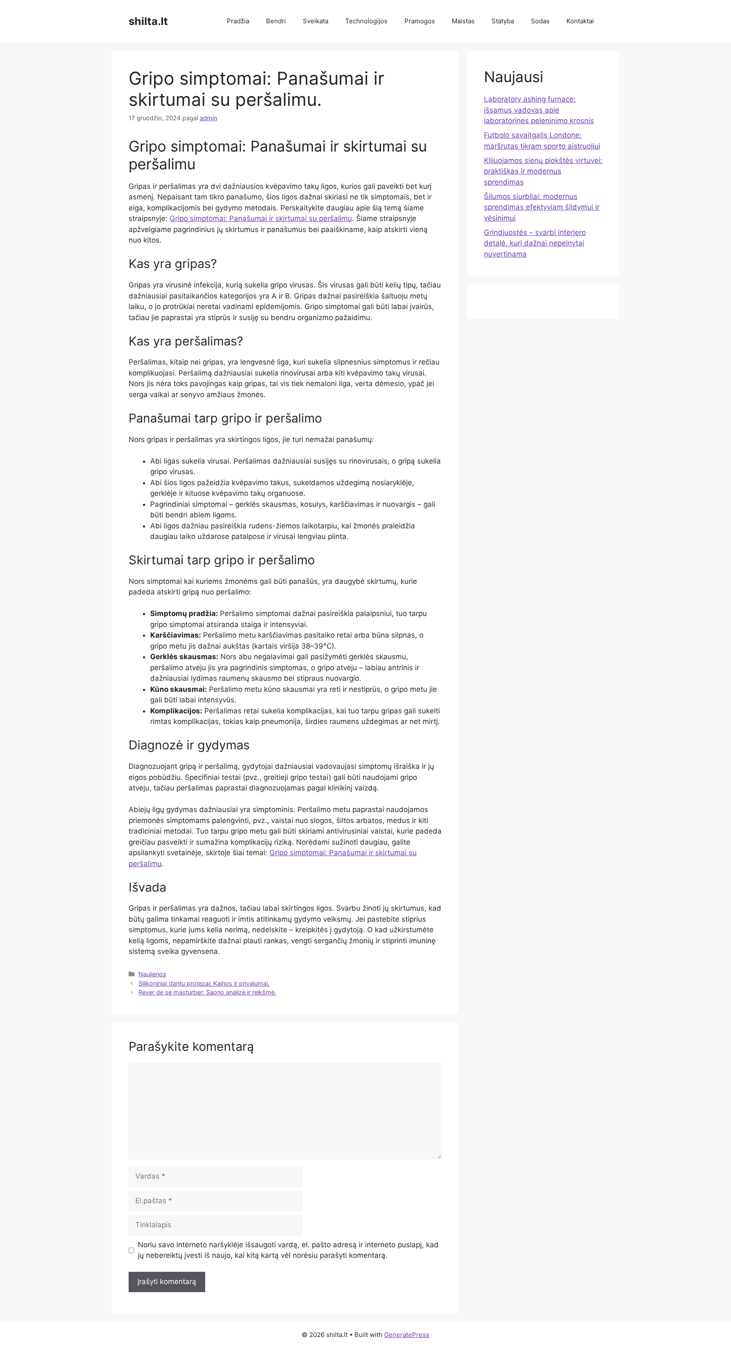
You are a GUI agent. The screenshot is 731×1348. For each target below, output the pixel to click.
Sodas (540, 21)
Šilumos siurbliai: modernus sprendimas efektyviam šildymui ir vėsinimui (541, 207)
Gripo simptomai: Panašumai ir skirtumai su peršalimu (261, 218)
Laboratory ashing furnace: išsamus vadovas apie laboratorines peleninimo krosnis (539, 110)
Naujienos (152, 974)
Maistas (463, 21)
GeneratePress (406, 1335)
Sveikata (315, 21)
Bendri (276, 21)
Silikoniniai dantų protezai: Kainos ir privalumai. (203, 983)
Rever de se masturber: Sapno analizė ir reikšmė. (207, 992)
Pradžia (238, 21)
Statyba (503, 21)
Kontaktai (580, 21)
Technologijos (366, 21)
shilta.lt (148, 21)
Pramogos (419, 21)
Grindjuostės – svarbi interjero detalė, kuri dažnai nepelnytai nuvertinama (535, 243)
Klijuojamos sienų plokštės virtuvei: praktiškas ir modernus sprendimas (543, 171)
